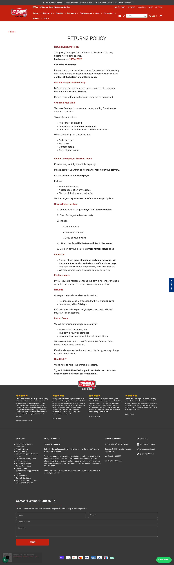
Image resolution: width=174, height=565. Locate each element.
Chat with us (164, 560)
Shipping (159, 7)
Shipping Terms (22, 449)
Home (150, 7)
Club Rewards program (24, 483)
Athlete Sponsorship (23, 466)
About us (141, 7)
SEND (33, 542)
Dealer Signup (21, 468)
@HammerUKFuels (146, 454)
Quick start (120, 7)
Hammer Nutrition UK (147, 444)
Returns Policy (21, 451)
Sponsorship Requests (24, 463)
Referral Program (22, 461)
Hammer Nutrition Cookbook (26, 480)
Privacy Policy (21, 476)
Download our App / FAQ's (26, 459)
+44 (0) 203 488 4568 (119, 444)
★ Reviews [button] (171, 285)
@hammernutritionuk (147, 449)
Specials (131, 7)
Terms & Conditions (23, 478)
